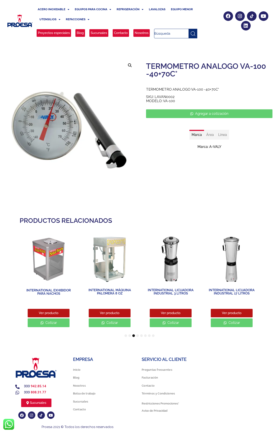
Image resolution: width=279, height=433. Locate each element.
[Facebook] (228, 16)
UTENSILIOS (47, 19)
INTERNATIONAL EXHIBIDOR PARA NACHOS (48, 292)
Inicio (77, 369)
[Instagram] (240, 16)
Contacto (79, 409)
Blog (76, 377)
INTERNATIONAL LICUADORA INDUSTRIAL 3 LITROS (170, 291)
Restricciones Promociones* (160, 403)
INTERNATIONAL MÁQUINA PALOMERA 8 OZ (109, 291)
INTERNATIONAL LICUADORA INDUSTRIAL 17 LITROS (231, 291)
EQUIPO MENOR (182, 9)
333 (35, 386)
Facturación (150, 377)
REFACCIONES (75, 19)
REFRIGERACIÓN (128, 9)
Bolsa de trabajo (84, 393)
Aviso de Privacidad (154, 410)
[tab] (196, 135)
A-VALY (215, 147)
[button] (130, 65)
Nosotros (79, 385)
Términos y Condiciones (158, 393)
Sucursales (80, 401)
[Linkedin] (246, 25)
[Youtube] (263, 16)
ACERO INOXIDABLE (51, 9)
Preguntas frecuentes (157, 369)
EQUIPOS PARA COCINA (91, 9)
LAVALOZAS (157, 9)
